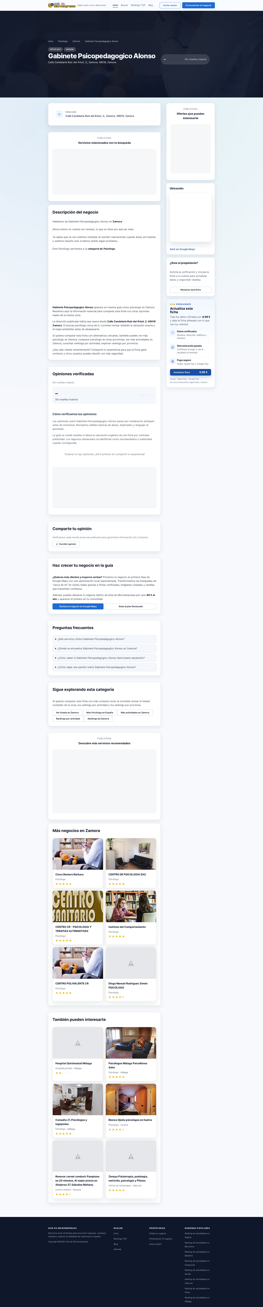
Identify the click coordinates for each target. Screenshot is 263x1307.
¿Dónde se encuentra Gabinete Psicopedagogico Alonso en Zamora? (97, 648)
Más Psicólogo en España (99, 712)
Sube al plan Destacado (131, 606)
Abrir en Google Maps (182, 249)
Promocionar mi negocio (198, 5)
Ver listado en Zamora (67, 712)
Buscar (124, 5)
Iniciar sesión (170, 5)
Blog (150, 5)
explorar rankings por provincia (119, 343)
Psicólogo (63, 41)
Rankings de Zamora (98, 718)
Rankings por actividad (68, 718)
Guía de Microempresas (76, 1241)
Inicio (115, 5)
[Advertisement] (104, 172)
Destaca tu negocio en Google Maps (78, 606)
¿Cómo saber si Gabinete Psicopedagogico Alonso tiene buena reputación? (101, 657)
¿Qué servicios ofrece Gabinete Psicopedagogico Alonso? (91, 638)
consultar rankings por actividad (81, 343)
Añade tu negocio (157, 1233)
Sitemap (117, 1249)
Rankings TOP (138, 5)
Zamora (76, 41)
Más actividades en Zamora (135, 712)
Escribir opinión (67, 544)
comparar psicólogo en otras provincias (101, 339)
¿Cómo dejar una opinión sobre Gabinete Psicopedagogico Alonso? (97, 667)
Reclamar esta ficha (191, 289)
